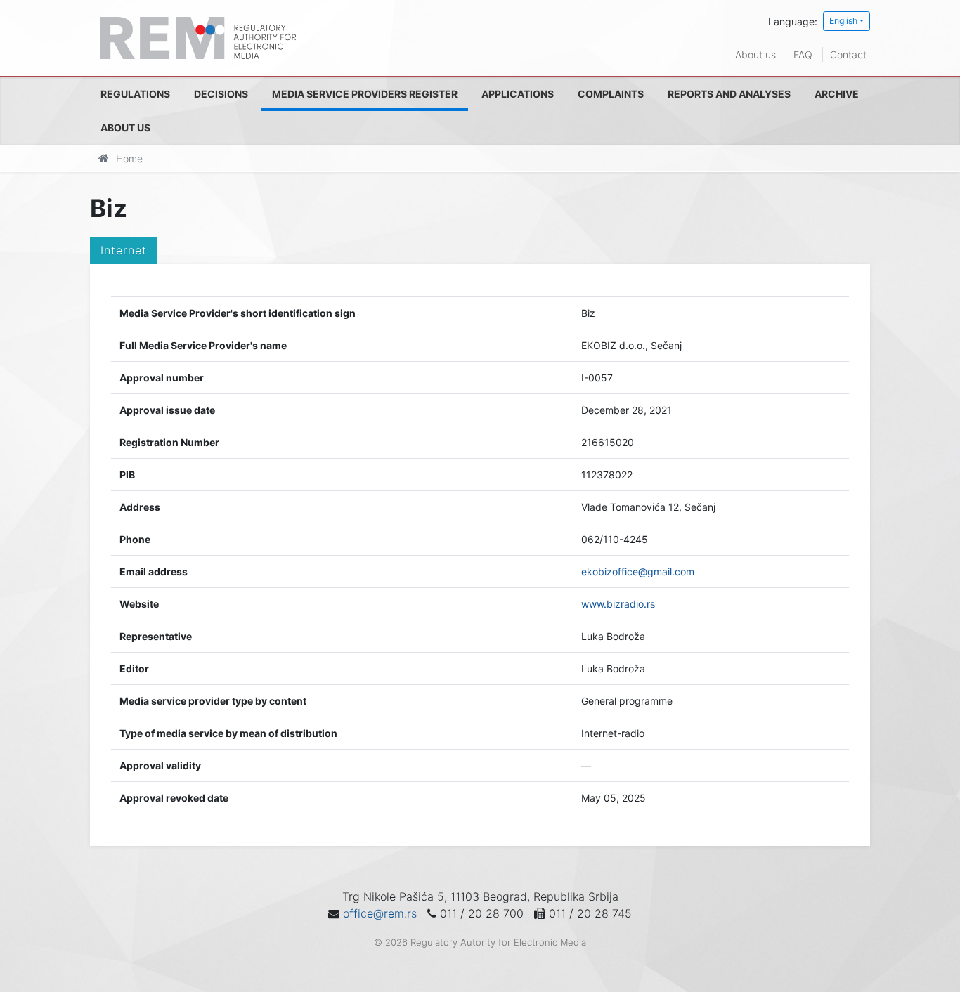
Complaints (611, 94)
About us (755, 54)
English (843, 20)
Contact (848, 54)
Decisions (221, 94)
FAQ (802, 54)
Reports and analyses (729, 94)
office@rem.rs (380, 913)
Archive (837, 94)
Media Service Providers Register (365, 94)
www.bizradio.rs (618, 604)
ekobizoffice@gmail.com (637, 571)
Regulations (135, 94)
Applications (517, 94)
